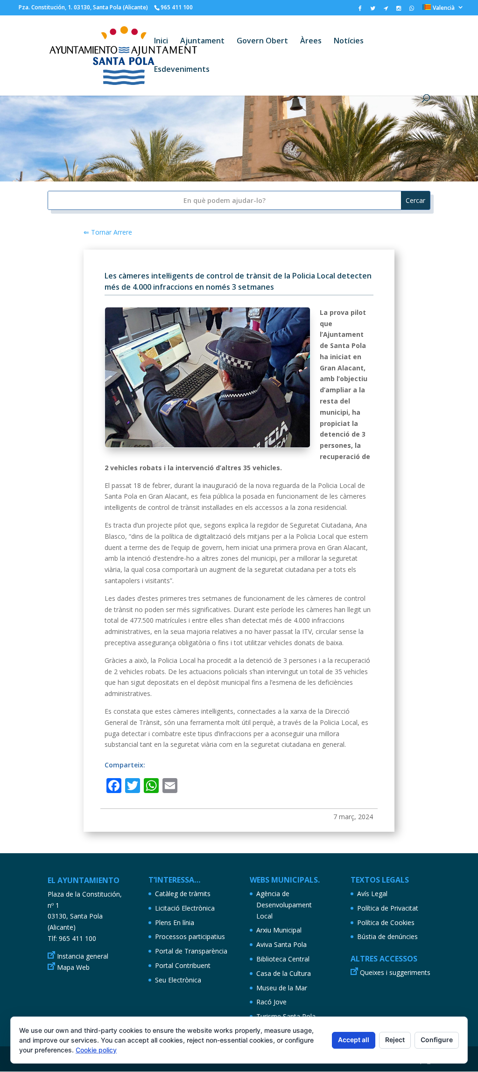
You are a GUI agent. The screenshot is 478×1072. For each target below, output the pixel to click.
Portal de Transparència (191, 951)
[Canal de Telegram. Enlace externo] (386, 10)
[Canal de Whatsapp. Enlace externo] (411, 10)
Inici (161, 41)
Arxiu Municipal (279, 930)
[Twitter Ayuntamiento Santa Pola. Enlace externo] (372, 10)
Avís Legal (372, 893)
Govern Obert (262, 41)
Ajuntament (202, 41)
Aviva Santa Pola (281, 944)
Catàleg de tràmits (183, 893)
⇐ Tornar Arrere (108, 232)
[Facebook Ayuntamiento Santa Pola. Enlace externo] (360, 10)
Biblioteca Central (282, 958)
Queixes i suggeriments (395, 972)
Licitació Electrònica (185, 908)
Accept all (353, 1040)
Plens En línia (174, 922)
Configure (437, 1040)
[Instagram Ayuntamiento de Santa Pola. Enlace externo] (398, 10)
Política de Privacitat (387, 908)
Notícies (349, 41)
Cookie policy (96, 1050)
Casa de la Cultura (283, 973)
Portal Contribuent (183, 965)
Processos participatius (190, 936)
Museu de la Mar (281, 987)
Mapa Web (73, 967)
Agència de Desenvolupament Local (284, 904)
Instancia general (82, 956)
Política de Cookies (386, 922)
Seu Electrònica (178, 979)
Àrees (311, 41)
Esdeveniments (182, 70)
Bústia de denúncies (387, 936)
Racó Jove (271, 1001)
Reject (395, 1040)
